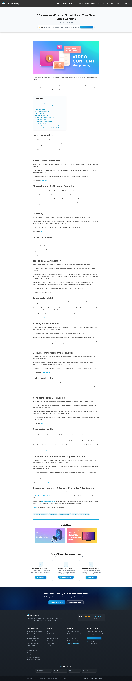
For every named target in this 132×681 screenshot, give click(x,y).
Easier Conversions (40, 109)
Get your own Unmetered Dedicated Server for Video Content (50, 127)
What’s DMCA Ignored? (72, 640)
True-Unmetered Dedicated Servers (44, 495)
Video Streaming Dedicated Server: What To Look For (49, 546)
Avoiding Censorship (41, 123)
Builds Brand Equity (41, 119)
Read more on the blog (73, 643)
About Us (49, 631)
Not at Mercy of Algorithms (42, 103)
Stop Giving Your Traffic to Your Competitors (46, 105)
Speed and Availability (41, 113)
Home (60, 22)
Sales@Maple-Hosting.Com (95, 641)
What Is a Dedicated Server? (74, 633)
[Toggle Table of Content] (62, 99)
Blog (63, 22)
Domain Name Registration (33, 659)
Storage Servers (30, 647)
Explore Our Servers (86, 27)
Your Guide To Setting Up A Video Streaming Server (81, 546)
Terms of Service (93, 678)
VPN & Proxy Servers (32, 645)
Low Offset (43, 317)
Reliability (38, 107)
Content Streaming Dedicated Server (41, 514)
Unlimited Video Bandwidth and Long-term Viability (48, 125)
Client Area (86, 678)
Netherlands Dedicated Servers (34, 631)
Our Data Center (51, 633)
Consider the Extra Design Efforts (44, 121)
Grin (42, 231)
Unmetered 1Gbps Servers (33, 636)
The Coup (43, 392)
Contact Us (49, 645)
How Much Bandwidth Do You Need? (76, 636)
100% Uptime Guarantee (52, 638)
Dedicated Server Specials (33, 640)
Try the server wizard (93, 643)
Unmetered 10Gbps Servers (33, 638)
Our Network (50, 636)
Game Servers (30, 652)
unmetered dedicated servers (64, 514)
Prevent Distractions (41, 101)
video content (74, 514)
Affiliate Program (51, 643)
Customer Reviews (51, 640)
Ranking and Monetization (42, 115)
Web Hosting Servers (32, 650)
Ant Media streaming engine (48, 501)
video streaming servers (84, 514)
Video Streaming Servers (33, 643)
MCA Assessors (47, 450)
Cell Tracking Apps (45, 482)
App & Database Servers (32, 654)
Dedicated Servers (69, 22)
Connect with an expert (74, 602)
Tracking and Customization (42, 111)
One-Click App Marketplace (33, 657)
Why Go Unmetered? (72, 638)
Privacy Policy (102, 678)
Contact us (35, 507)
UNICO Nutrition (46, 372)
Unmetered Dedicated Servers (34, 633)
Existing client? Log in (94, 645)
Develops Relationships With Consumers (45, 117)
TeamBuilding (43, 180)
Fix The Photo (42, 347)
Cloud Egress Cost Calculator (74, 631)
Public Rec (43, 423)
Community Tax (43, 255)
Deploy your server (56, 602)
